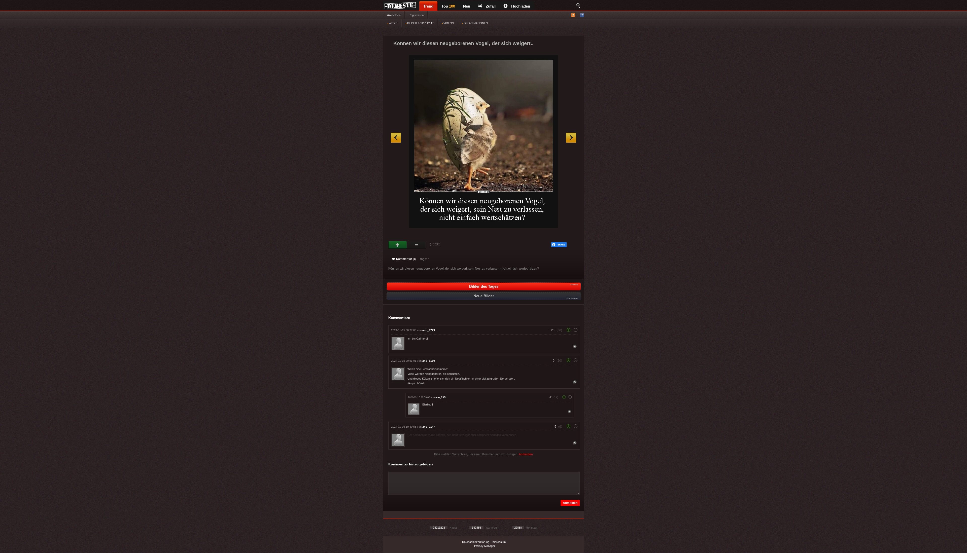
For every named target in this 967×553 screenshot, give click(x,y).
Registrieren (416, 15)
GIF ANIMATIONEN (475, 23)
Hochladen (520, 6)
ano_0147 (428, 426)
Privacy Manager (484, 545)
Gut (397, 245)
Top (448, 6)
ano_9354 (440, 397)
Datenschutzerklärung (475, 541)
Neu (466, 6)
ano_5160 (428, 360)
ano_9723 (428, 330)
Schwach (416, 245)
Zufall (491, 6)
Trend (428, 6)
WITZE (392, 23)
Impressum (499, 541)
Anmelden (394, 15)
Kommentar (406, 259)
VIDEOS (448, 23)
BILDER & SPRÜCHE (420, 23)
